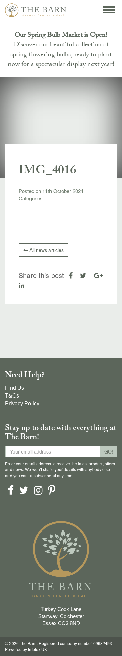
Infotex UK (37, 649)
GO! (108, 451)
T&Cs (12, 396)
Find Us (14, 388)
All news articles (46, 250)
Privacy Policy (22, 403)
